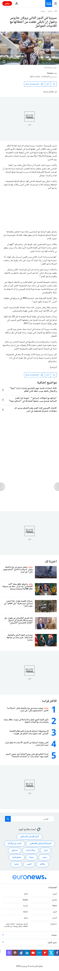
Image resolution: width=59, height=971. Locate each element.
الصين (29, 864)
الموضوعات (52, 887)
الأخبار (50, 11)
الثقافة (25, 912)
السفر (55, 912)
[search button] (8, 819)
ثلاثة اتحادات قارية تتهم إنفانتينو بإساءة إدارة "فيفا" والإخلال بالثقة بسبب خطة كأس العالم (33, 390)
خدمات (54, 935)
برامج (26, 918)
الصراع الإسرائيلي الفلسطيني (40, 843)
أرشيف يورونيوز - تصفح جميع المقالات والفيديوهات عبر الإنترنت (16, 925)
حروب (44, 857)
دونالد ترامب (30, 850)
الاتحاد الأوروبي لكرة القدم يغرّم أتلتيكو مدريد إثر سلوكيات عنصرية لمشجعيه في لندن (35, 410)
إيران (46, 850)
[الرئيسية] (56, 11)
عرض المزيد (52, 942)
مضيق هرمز (16, 857)
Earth (25, 900)
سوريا (31, 857)
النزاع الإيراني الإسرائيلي (29, 836)
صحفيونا (53, 924)
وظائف (42, 864)
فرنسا (16, 864)
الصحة (25, 906)
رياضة (43, 11)
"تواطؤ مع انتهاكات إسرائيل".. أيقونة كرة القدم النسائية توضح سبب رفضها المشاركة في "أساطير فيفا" (33, 400)
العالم (26, 894)
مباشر (7, 3)
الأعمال (54, 900)
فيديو (54, 918)
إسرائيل (15, 850)
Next (55, 906)
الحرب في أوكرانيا (14, 843)
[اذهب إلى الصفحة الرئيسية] (48, 3)
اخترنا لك (51, 562)
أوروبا (54, 894)
